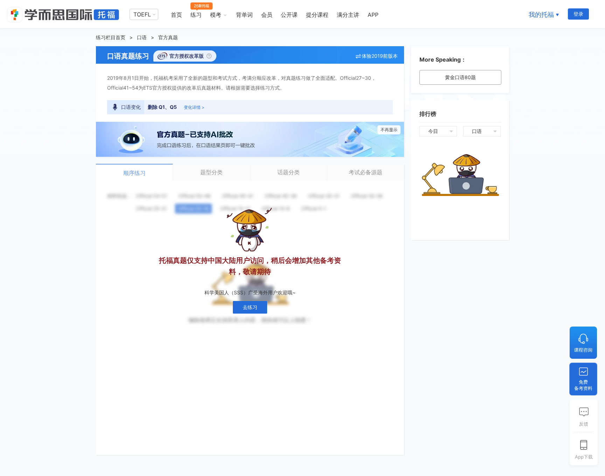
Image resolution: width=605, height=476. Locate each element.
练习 (196, 14)
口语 (142, 37)
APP (373, 14)
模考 (215, 14)
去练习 (250, 307)
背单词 (244, 14)
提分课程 (317, 14)
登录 (578, 14)
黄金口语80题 (460, 77)
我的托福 (541, 14)
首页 (176, 14)
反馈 (583, 424)
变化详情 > (194, 107)
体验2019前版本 (380, 56)
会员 (266, 14)
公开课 (289, 14)
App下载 (584, 457)
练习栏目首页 (110, 37)
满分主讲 (348, 14)
